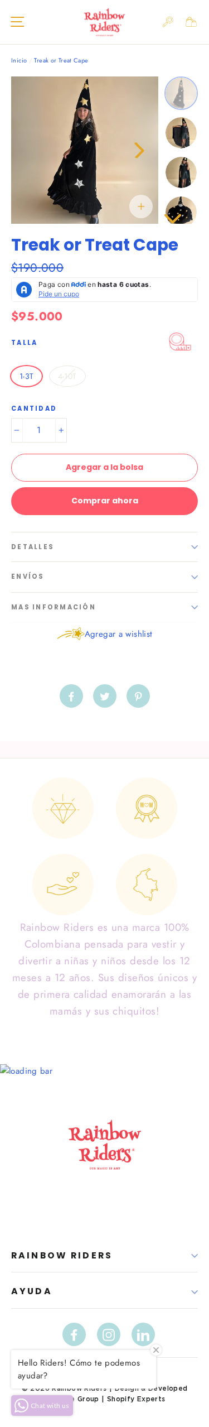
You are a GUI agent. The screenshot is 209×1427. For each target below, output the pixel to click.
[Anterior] (30, 150)
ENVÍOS (28, 576)
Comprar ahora (104, 500)
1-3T (26, 376)
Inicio (19, 60)
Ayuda (31, 1291)
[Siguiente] (138, 150)
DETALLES (32, 546)
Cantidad (34, 409)
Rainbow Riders (62, 1255)
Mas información (53, 607)
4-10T (67, 376)
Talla (24, 342)
